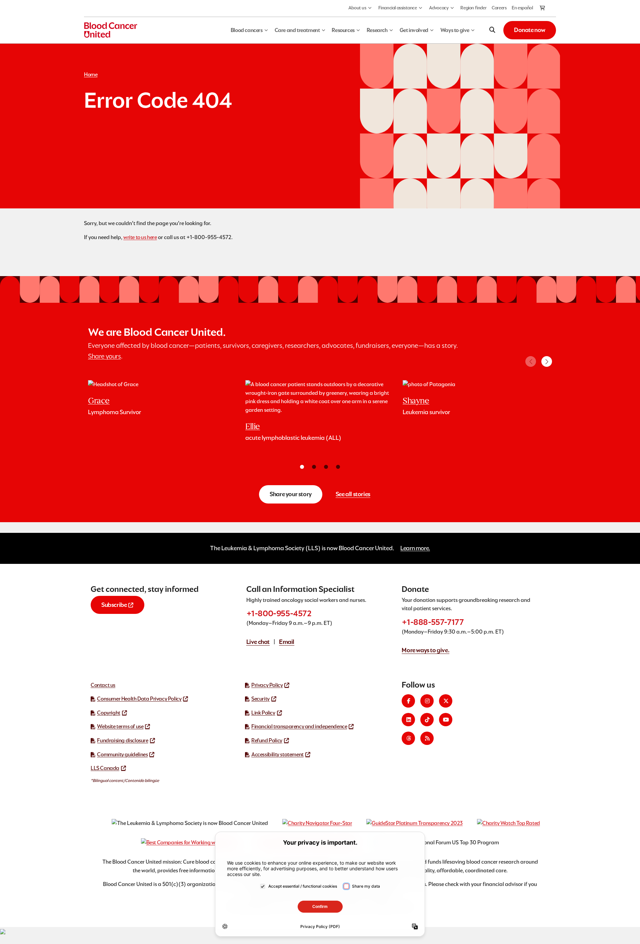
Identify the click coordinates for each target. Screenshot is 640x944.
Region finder (473, 8)
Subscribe (114, 605)
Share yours (104, 356)
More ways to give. (425, 650)
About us (357, 8)
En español (522, 8)
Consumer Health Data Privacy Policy (139, 698)
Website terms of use (120, 726)
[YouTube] (445, 719)
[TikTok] (427, 719)
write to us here (140, 237)
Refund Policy (266, 740)
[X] (445, 701)
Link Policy (263, 712)
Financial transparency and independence (299, 726)
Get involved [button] (414, 30)
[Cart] (542, 8)
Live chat (258, 642)
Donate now (529, 30)
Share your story (291, 494)
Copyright (108, 712)
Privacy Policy (267, 685)
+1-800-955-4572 (279, 613)
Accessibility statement (277, 754)
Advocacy (439, 8)
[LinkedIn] (408, 719)
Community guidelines (122, 754)
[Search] (492, 30)
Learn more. (415, 548)
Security (260, 698)
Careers (499, 8)
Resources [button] (343, 30)
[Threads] (408, 738)
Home (90, 74)
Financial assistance (397, 8)
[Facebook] (408, 701)
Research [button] (377, 30)
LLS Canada (105, 768)
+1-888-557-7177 (433, 622)
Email (286, 642)
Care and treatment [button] (297, 30)
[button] (546, 361)
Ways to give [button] (454, 30)
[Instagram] (427, 701)
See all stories (353, 494)
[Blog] (427, 738)
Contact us (103, 685)
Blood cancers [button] (247, 30)
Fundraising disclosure (122, 740)
